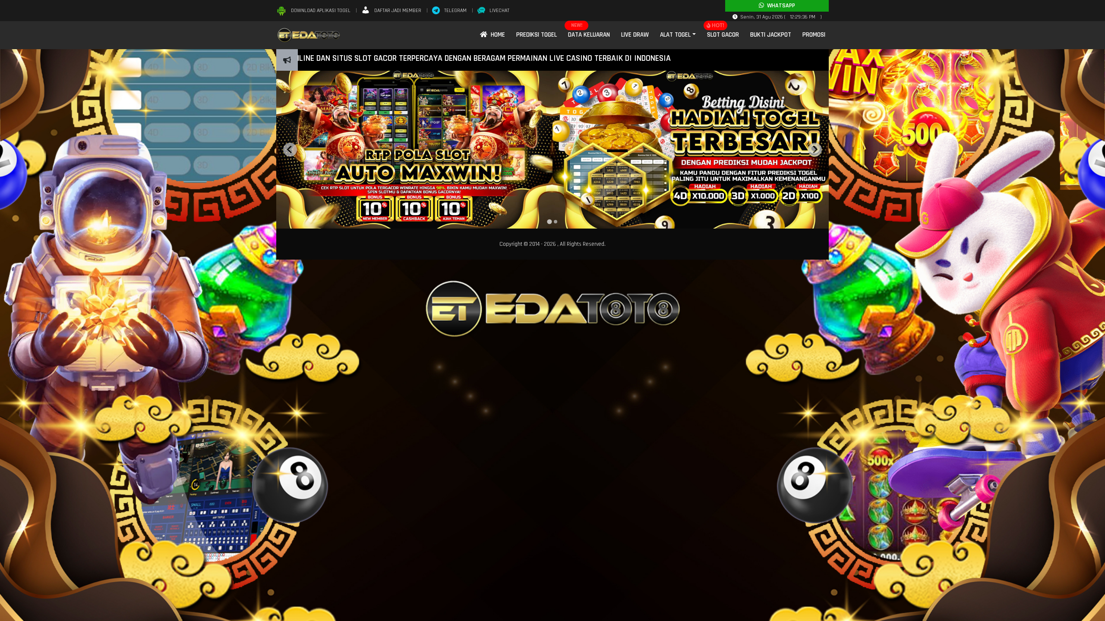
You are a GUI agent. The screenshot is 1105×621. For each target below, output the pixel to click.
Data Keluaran (589, 35)
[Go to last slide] (290, 150)
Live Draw (635, 35)
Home (496, 35)
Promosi (813, 35)
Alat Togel (675, 35)
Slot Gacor (723, 35)
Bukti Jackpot (770, 35)
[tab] (549, 221)
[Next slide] (815, 150)
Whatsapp (779, 5)
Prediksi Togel (536, 35)
